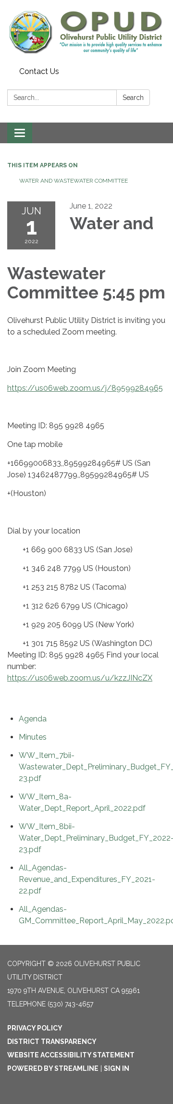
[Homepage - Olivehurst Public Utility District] (86, 32)
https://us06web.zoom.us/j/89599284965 (85, 388)
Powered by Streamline (53, 1068)
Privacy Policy (34, 1028)
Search (133, 97)
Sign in (116, 1068)
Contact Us (39, 71)
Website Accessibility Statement (71, 1055)
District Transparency (52, 1041)
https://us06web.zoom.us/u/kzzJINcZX (79, 677)
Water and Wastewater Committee (73, 180)
